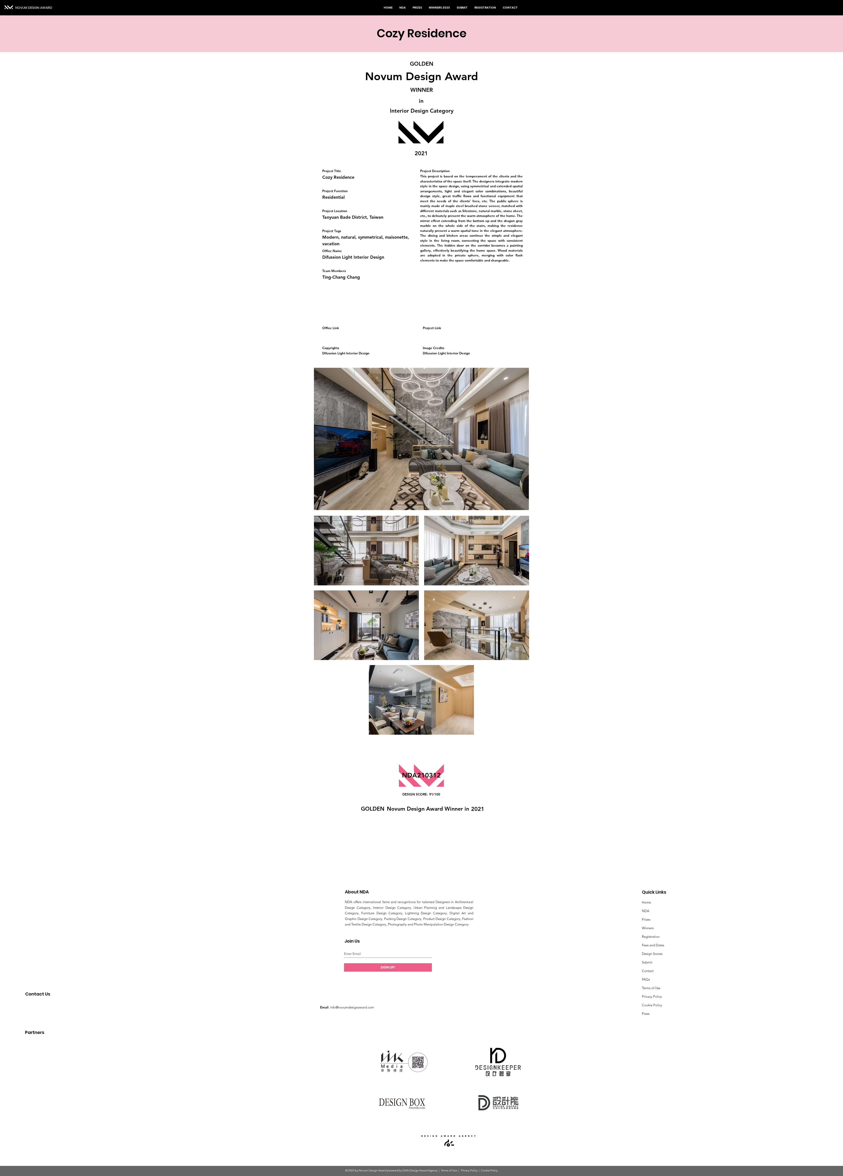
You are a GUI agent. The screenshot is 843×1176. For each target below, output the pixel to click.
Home (646, 902)
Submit (647, 962)
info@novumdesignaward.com (352, 1007)
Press (645, 1014)
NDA (645, 911)
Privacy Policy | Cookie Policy (479, 1170)
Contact (648, 971)
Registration (650, 936)
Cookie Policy (652, 1005)
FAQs (646, 979)
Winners (648, 928)
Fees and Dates (653, 945)
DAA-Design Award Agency (420, 1170)
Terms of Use (651, 988)
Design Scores (652, 954)
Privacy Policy (652, 996)
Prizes (646, 919)
